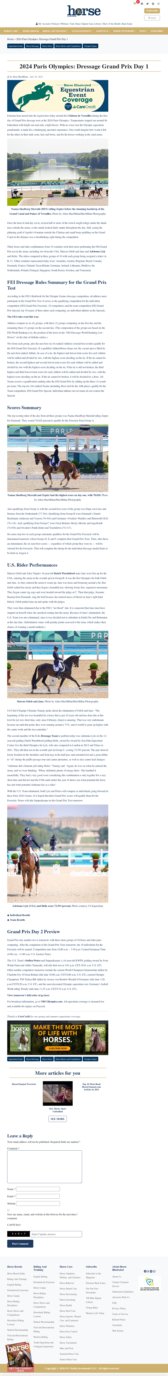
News (142, 30)
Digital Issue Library (91, 23)
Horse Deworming (68, 1294)
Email (11, 1196)
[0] (134, 3)
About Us (116, 1276)
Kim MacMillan (20, 76)
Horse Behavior (67, 1282)
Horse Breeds (31, 30)
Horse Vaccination (68, 1342)
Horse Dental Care (68, 1288)
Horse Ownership (123, 30)
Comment (13, 1148)
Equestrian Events (16, 46)
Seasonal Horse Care (69, 1353)
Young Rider (92, 1307)
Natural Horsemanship (17, 1329)
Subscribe (152, 10)
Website (11, 1203)
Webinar (64, 23)
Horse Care (11, 30)
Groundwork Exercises (17, 1290)
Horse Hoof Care (67, 1310)
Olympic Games (90, 46)
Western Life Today (95, 1313)
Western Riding (40, 1336)
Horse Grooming (67, 1299)
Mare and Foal (66, 1348)
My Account (44, 23)
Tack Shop (75, 23)
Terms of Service (120, 1313)
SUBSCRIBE (157, 30)
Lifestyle (102, 30)
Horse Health (66, 1305)
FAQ (114, 1302)
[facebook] (142, 3)
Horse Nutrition (67, 1325)
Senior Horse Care (68, 1359)
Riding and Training (54, 30)
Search (153, 17)
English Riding (14, 1284)
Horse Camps (13, 1295)
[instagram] (158, 3)
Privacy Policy (119, 1308)
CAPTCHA (14, 1224)
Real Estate (127, 23)
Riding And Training (17, 1279)
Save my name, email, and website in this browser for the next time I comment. (42, 1216)
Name (11, 1189)
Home (10, 39)
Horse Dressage (32, 46)
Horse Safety (66, 1337)
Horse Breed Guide (16, 1273)
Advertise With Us (120, 1297)
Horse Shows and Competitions (68, 46)
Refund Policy (119, 1319)
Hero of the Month (111, 23)
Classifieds (117, 1325)
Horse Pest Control (68, 1331)
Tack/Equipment (81, 30)
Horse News (47, 46)
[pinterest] (153, 3)
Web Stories (117, 1330)
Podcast (55, 23)
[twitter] (147, 3)
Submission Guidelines (122, 1291)
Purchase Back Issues (95, 1282)
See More (58, 1119)
